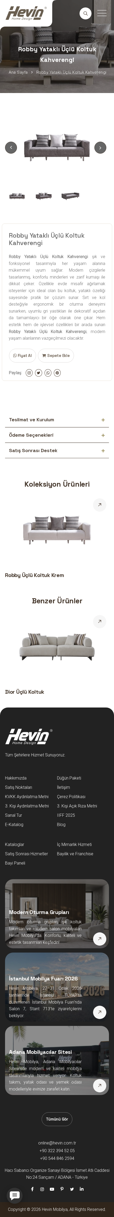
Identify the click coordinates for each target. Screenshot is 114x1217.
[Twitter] (72, 1189)
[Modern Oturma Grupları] (99, 939)
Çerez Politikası (71, 796)
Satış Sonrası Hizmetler (26, 853)
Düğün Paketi (69, 778)
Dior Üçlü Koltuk (24, 691)
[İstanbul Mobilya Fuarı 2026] (99, 1012)
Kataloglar (14, 844)
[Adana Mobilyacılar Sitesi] (99, 1085)
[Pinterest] (62, 1189)
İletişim (63, 787)
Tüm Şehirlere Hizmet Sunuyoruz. (35, 754)
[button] (100, 148)
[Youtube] (52, 1189)
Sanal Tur (13, 815)
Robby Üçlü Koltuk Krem (34, 575)
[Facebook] (32, 1189)
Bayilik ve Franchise (75, 853)
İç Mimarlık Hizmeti (74, 844)
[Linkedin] (82, 1189)
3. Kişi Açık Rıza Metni (77, 805)
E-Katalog (14, 824)
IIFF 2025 (66, 815)
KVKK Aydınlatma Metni (27, 796)
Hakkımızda (16, 778)
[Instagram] (42, 1189)
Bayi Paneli (15, 863)
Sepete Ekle (58, 355)
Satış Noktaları (18, 787)
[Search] (85, 13)
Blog (61, 824)
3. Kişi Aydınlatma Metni (27, 805)
